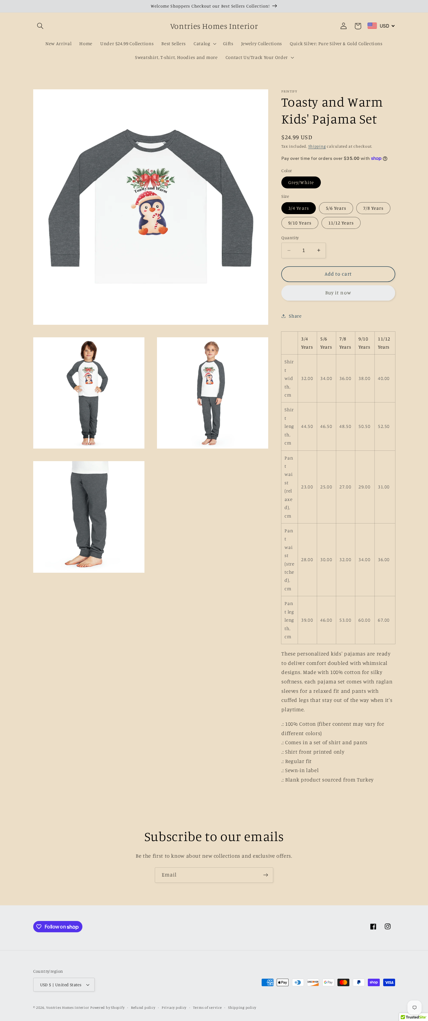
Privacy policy (174, 1007)
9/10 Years (299, 222)
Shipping (317, 146)
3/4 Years (298, 207)
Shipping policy (242, 1007)
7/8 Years (373, 207)
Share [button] (295, 315)
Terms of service (207, 1007)
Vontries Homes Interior (67, 1007)
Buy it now (338, 293)
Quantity (290, 237)
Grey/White (301, 182)
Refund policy (143, 1007)
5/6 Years (336, 207)
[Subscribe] (265, 875)
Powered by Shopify (107, 1007)
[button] (40, 26)
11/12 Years (341, 222)
